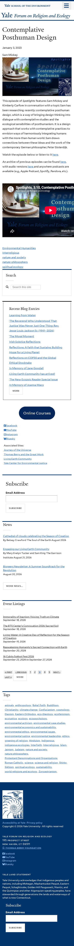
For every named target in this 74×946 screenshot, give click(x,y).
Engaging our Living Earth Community (26, 549)
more (20, 677)
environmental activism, (19, 723)
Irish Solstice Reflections (24, 341)
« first (8, 672)
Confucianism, (47, 709)
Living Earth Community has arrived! (32, 373)
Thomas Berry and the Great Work (24, 454)
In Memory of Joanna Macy (26, 385)
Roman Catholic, (14, 762)
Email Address (15, 492)
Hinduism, (35, 740)
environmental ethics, (17, 731)
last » (8, 677)
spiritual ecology (12, 266)
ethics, (66, 736)
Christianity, (12, 709)
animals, (9, 705)
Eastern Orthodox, (25, 714)
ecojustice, (11, 718)
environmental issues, (43, 731)
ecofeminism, (62, 714)
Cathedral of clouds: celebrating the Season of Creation (36, 536)
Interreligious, (51, 745)
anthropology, (23, 705)
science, (29, 762)
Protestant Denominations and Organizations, (31, 758)
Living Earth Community (18, 458)
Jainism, (9, 749)
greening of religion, (16, 740)
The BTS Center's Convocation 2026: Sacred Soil (31, 625)
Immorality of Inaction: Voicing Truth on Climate (31, 616)
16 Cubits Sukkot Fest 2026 (18, 656)
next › (56, 672)
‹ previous (21, 672)
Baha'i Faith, (39, 705)
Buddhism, (53, 705)
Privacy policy (35, 822)
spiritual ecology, (25, 767)
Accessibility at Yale (13, 822)
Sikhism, (9, 767)
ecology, (23, 718)
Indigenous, (48, 740)
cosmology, (63, 709)
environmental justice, (17, 736)
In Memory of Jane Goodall (26, 368)
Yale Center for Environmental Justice (25, 463)
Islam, (63, 745)
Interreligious (10, 252)
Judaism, (20, 749)
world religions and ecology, (21, 771)
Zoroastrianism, (48, 771)
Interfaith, (36, 745)
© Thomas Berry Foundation (21, 847)
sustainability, (44, 767)
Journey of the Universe (17, 450)
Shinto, (63, 762)
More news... (14, 586)
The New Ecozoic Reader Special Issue (33, 379)
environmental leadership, (46, 736)
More (16, 390)
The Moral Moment (21, 336)
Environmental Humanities (19, 248)
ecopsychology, (38, 718)
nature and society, (37, 749)
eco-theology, (45, 714)
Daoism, (9, 714)
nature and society (14, 257)
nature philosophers (15, 262)
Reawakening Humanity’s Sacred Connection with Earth (35, 647)
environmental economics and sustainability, (30, 727)
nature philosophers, (17, 753)
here (55, 154)
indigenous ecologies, (17, 745)
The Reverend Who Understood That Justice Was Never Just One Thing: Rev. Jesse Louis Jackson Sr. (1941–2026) (34, 325)
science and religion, (46, 762)
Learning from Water (22, 315)
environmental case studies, (50, 723)
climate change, (29, 709)
